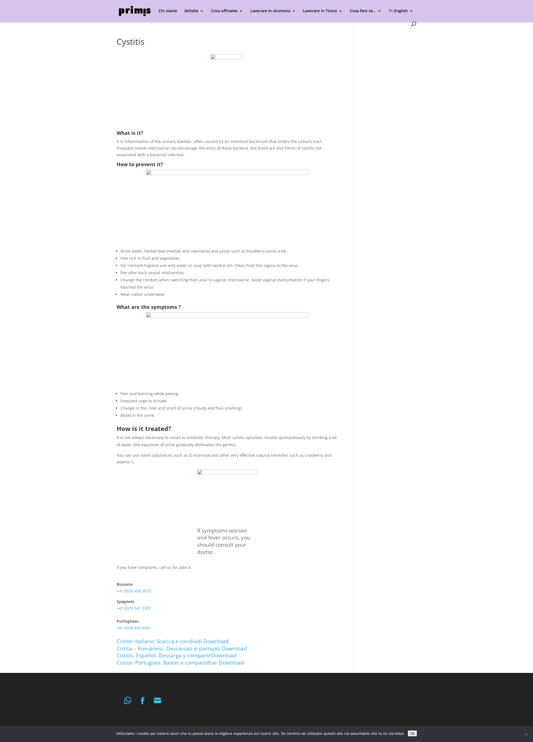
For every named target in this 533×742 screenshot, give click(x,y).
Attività (191, 11)
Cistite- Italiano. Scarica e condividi (160, 641)
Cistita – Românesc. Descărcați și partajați (169, 648)
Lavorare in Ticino (320, 11)
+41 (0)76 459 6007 (134, 627)
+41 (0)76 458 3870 (134, 591)
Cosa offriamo (224, 11)
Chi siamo (168, 11)
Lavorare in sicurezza (270, 11)
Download (216, 641)
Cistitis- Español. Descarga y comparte (164, 655)
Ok (412, 733)
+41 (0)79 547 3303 (134, 608)
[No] (526, 734)
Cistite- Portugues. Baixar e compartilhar (168, 662)
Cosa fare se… (363, 11)
